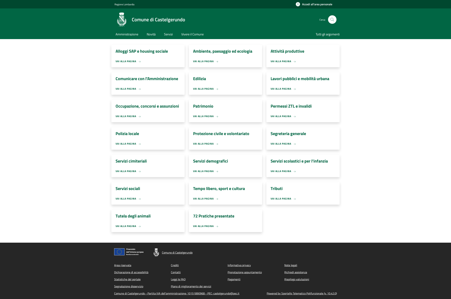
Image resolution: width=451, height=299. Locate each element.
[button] (314, 4)
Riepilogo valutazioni (296, 279)
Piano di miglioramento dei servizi (191, 286)
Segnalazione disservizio (128, 286)
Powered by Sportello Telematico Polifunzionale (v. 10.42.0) (302, 293)
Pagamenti (234, 279)
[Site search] (332, 19)
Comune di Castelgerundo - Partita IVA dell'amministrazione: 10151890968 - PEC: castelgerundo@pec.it (176, 293)
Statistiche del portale (127, 279)
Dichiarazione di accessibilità (131, 272)
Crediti (175, 265)
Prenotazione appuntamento (245, 272)
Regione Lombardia (124, 4)
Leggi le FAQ (178, 279)
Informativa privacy (239, 265)
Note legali (290, 265)
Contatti (176, 272)
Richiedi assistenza (295, 272)
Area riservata (122, 265)
